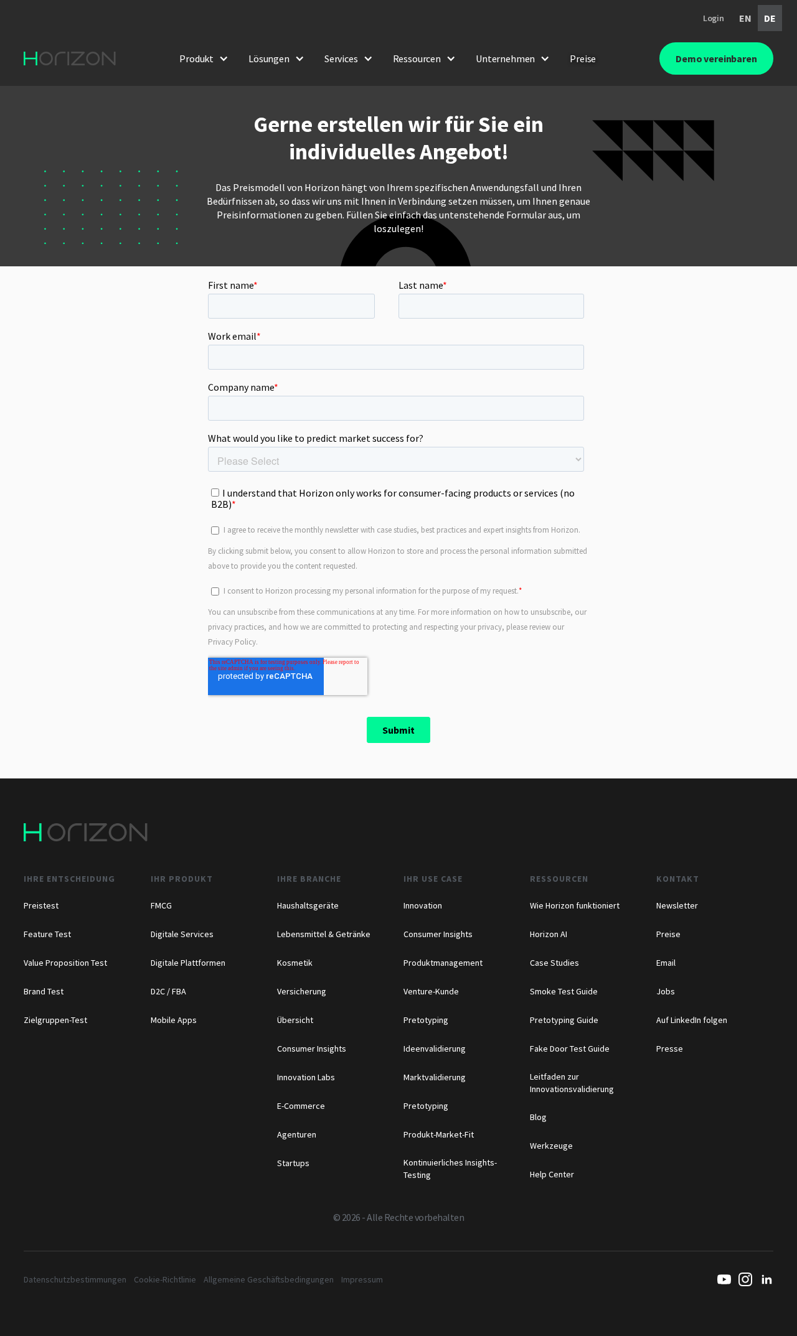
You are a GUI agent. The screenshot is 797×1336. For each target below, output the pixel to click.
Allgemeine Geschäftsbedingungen (269, 1279)
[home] (70, 58)
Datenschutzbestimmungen (75, 1279)
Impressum (362, 1279)
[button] (203, 58)
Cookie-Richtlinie (165, 1279)
